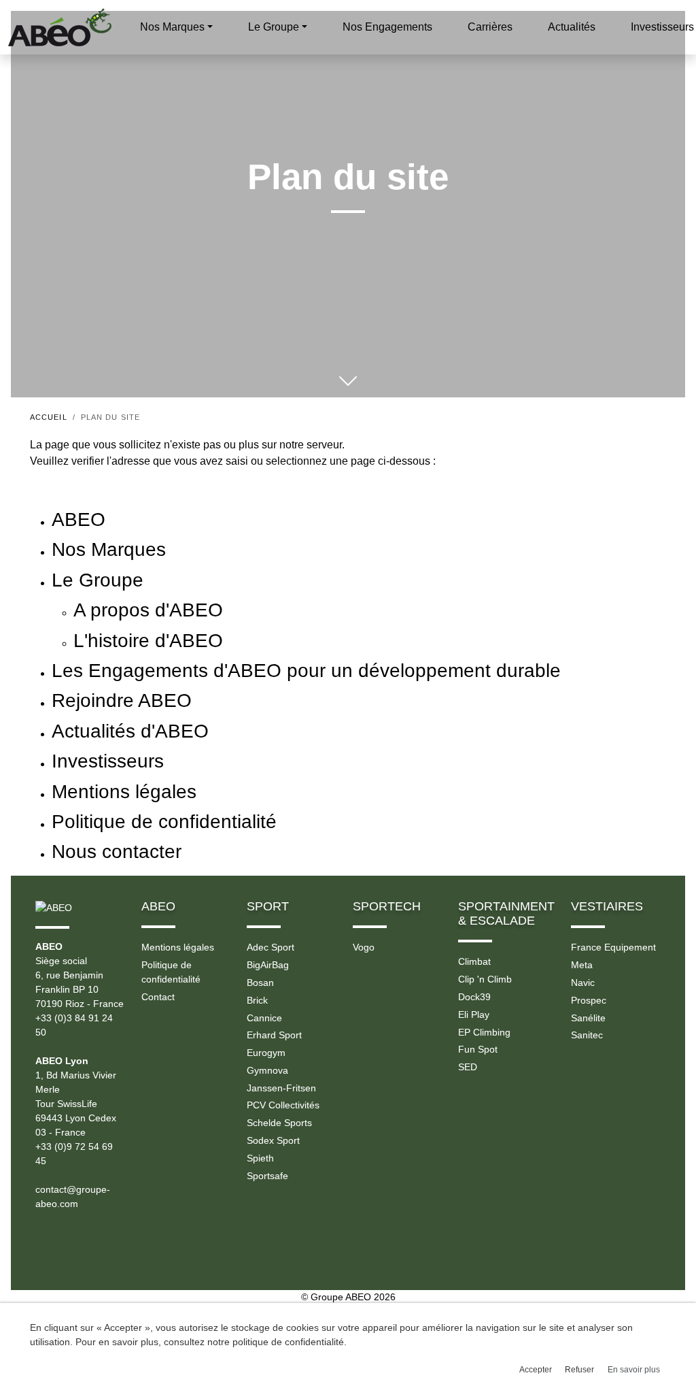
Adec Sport (270, 947)
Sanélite (588, 1017)
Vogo (364, 947)
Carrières (490, 27)
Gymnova (267, 1070)
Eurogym (266, 1052)
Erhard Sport (274, 1034)
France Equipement (613, 947)
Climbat (474, 961)
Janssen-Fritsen (281, 1088)
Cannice (264, 1017)
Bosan (260, 982)
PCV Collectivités (283, 1105)
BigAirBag (268, 964)
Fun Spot (478, 1049)
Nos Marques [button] (172, 27)
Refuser (579, 1369)
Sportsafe (267, 1175)
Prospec (588, 1000)
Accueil (48, 417)
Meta (582, 964)
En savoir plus (634, 1369)
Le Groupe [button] (273, 27)
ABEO (158, 906)
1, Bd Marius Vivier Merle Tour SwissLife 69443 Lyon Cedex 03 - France (75, 1104)
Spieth (260, 1158)
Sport (268, 906)
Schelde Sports (279, 1122)
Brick (257, 1000)
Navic (583, 982)
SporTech (387, 906)
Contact (158, 996)
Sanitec (587, 1034)
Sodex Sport (273, 1140)
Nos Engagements (387, 27)
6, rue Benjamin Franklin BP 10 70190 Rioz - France (79, 989)
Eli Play (473, 1014)
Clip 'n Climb (485, 979)
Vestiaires (607, 906)
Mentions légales (177, 947)
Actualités (571, 27)
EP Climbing (484, 1032)
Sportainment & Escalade (506, 913)
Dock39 (474, 996)
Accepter (535, 1369)
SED (467, 1066)
